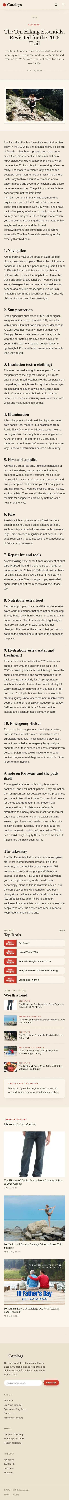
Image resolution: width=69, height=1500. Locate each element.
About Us (8, 1400)
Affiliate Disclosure (13, 1417)
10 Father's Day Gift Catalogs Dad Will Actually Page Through (31, 1310)
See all (62, 930)
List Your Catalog (13, 1405)
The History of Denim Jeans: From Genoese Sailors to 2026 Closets (33, 1182)
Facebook (9, 1459)
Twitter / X (9, 1464)
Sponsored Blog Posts (15, 1409)
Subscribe (51, 1382)
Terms (6, 1494)
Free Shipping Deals (14, 1438)
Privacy (16, 1494)
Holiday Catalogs (12, 1443)
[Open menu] (63, 5)
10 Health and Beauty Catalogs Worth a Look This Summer (33, 1246)
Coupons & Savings (14, 1434)
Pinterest (8, 1472)
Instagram (9, 1468)
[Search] (56, 5)
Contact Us (10, 1413)
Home (34, 17)
